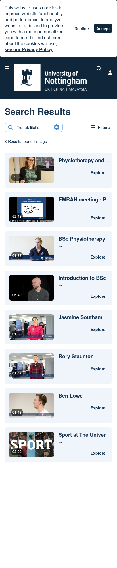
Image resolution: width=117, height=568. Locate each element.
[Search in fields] (56, 127)
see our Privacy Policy (29, 49)
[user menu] (110, 72)
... (83, 160)
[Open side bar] (6, 68)
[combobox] (33, 127)
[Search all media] (98, 68)
